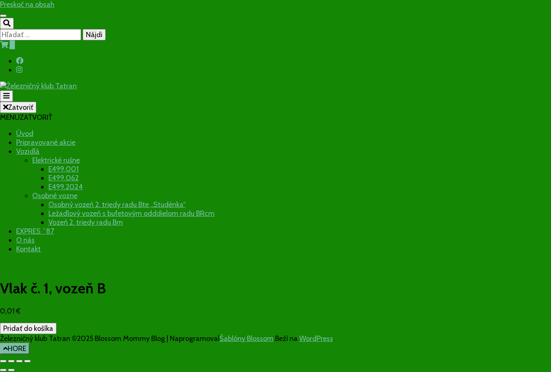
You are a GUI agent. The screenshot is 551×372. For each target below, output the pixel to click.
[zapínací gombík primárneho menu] (6, 96)
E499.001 (63, 169)
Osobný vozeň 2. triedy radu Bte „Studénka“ (117, 204)
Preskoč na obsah (27, 4)
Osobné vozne (54, 195)
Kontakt (28, 249)
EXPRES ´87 (35, 231)
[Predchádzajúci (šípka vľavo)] (3, 370)
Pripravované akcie (45, 142)
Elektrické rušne (56, 160)
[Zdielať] (19, 361)
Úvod (24, 133)
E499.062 (63, 177)
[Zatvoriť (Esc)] (27, 361)
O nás (25, 240)
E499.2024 (65, 186)
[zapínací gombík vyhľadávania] (7, 23)
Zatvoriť (20, 107)
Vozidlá (28, 151)
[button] (26, 117)
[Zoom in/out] (3, 361)
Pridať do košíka (28, 328)
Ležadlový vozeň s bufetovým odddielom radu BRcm (131, 213)
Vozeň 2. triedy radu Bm (85, 222)
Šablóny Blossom (246, 338)
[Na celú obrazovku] (11, 361)
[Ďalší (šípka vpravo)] (11, 370)
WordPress (316, 338)
